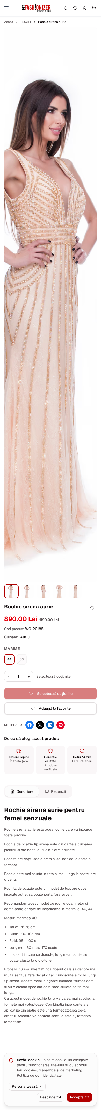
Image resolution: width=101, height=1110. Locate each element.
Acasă (8, 22)
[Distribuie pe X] (40, 725)
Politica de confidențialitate (39, 1075)
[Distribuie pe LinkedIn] (50, 725)
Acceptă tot (79, 1097)
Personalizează (25, 1086)
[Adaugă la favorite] (92, 608)
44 (9, 659)
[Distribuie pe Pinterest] (60, 725)
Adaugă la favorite (55, 708)
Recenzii (58, 791)
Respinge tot (50, 1097)
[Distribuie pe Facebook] (29, 725)
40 (22, 659)
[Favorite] (75, 8)
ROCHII (25, 22)
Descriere (25, 791)
